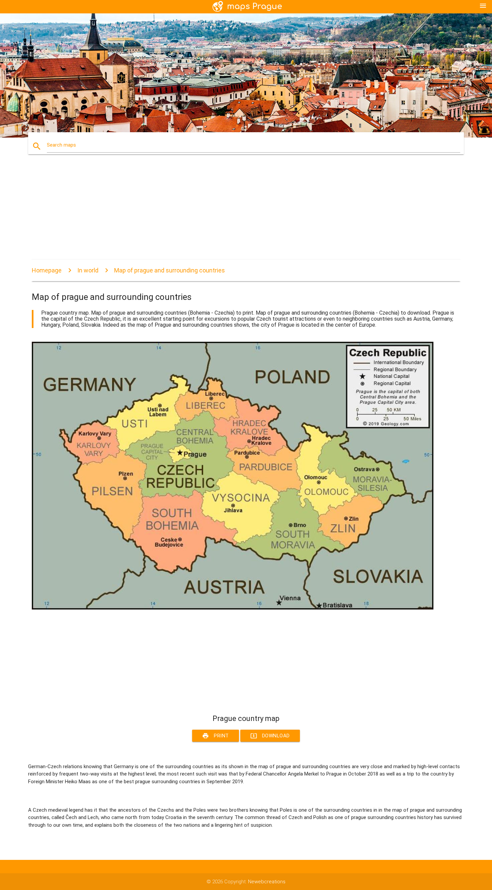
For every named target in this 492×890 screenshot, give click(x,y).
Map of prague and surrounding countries (169, 270)
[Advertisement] (232, 213)
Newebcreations (266, 882)
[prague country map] (232, 608)
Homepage (47, 270)
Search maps (61, 145)
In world (87, 270)
